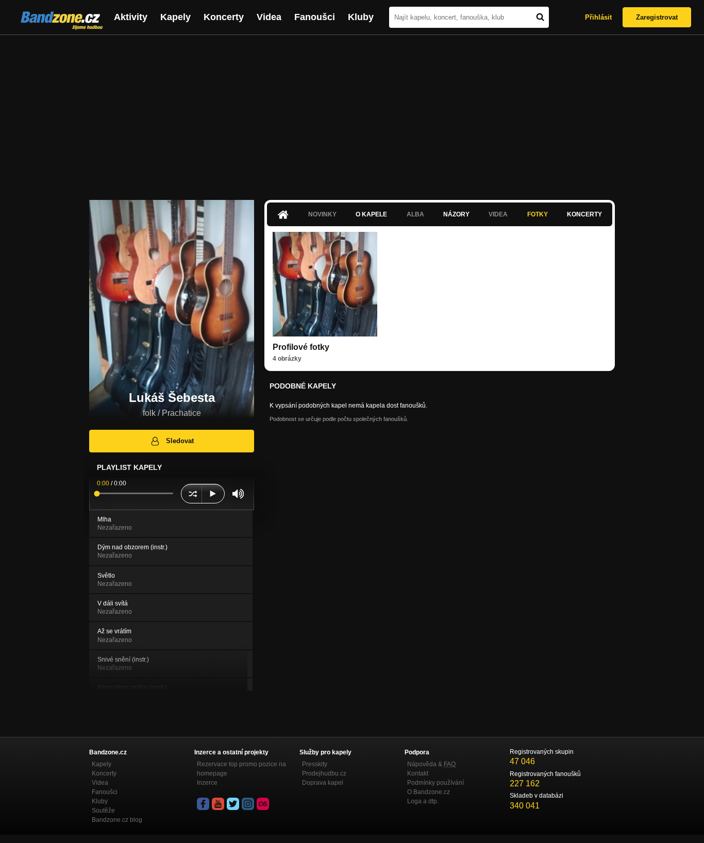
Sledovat (180, 441)
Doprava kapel (322, 782)
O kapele (371, 214)
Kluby (361, 17)
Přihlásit (598, 17)
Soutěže (103, 810)
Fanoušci (314, 17)
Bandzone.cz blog (117, 819)
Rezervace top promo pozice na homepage (241, 769)
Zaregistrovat (657, 17)
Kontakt (417, 773)
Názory (456, 214)
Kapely (175, 17)
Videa (269, 17)
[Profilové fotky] (325, 284)
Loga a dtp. (423, 801)
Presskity (314, 764)
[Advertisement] (352, 112)
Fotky (537, 214)
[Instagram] (248, 804)
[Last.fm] (263, 804)
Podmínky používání (435, 782)
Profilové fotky (301, 347)
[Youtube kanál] (218, 804)
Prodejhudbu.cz (324, 773)
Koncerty (224, 17)
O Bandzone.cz (428, 792)
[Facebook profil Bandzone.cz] (203, 804)
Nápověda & (431, 764)
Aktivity (130, 17)
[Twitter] (233, 804)
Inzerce (207, 782)
